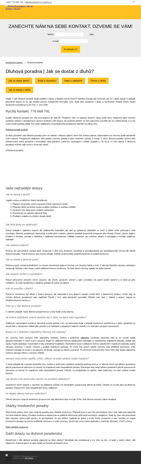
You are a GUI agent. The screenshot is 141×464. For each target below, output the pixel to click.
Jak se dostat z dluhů (19, 90)
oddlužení (85, 338)
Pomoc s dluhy (98, 80)
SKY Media (29, 458)
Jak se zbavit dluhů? (19, 80)
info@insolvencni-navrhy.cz (38, 2)
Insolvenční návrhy (14, 62)
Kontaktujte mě (70, 49)
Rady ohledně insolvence (17, 427)
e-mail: (56, 41)
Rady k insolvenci (47, 80)
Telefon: (50, 34)
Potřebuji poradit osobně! (17, 129)
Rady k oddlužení (73, 80)
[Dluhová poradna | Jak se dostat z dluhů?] (19, 7)
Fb (133, 2)
